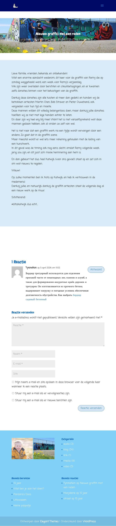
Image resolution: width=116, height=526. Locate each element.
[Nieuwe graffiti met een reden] (44, 449)
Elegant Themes (49, 521)
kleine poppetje (22, 506)
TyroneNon (31, 267)
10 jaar (17, 483)
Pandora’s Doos (22, 494)
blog (76, 39)
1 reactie (85, 39)
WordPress (89, 521)
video (66, 467)
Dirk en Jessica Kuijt (43, 39)
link (66, 455)
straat (67, 499)
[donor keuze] (22, 449)
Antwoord (96, 270)
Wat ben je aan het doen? (29, 489)
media (67, 461)
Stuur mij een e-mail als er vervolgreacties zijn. (42, 393)
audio (67, 444)
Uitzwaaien (20, 500)
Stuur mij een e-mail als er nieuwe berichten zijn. (43, 400)
